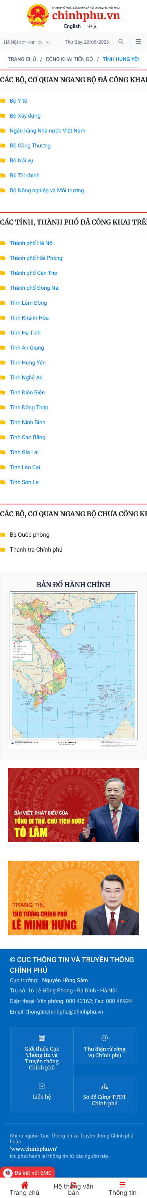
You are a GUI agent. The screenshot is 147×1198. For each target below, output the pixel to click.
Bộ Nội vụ (21, 161)
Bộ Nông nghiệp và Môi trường (47, 191)
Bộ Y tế (18, 101)
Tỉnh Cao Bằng (27, 437)
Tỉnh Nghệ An (26, 378)
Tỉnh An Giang (27, 348)
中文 (92, 26)
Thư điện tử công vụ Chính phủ (104, 1052)
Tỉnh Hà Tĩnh (25, 333)
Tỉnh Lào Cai (25, 467)
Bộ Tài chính (25, 176)
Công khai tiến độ (69, 60)
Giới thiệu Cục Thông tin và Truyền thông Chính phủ (42, 1058)
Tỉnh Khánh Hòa (29, 318)
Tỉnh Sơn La (24, 482)
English (72, 26)
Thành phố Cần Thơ (33, 273)
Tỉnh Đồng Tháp (29, 408)
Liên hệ (42, 1097)
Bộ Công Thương (30, 146)
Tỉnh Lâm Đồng (28, 303)
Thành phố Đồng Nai (35, 288)
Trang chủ (22, 60)
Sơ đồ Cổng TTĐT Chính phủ (104, 1100)
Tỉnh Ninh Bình (27, 423)
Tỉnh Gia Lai (24, 452)
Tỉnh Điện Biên (27, 393)
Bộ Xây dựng (25, 116)
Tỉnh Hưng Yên (28, 363)
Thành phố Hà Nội (32, 243)
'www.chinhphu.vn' (33, 1149)
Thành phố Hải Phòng (36, 258)
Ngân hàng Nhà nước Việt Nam (47, 131)
